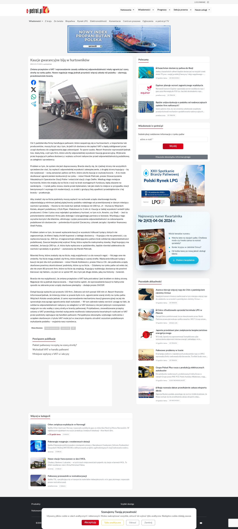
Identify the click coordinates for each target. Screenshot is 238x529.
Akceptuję (90, 522)
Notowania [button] (126, 10)
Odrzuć (132, 523)
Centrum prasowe (131, 21)
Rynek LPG (82, 21)
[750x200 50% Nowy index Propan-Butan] (119, 39)
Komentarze (115, 21)
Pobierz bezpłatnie (185, 260)
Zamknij (148, 523)
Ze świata (58, 21)
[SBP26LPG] (173, 185)
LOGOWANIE (199, 2)
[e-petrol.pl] (38, 10)
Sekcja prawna (181, 10)
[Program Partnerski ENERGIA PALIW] (80, 405)
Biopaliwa (70, 21)
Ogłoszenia (148, 21)
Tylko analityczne (112, 523)
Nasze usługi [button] (201, 10)
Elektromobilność (98, 21)
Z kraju (48, 21)
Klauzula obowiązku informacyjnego (173, 157)
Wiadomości (144, 10)
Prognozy (162, 10)
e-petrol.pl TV (162, 21)
